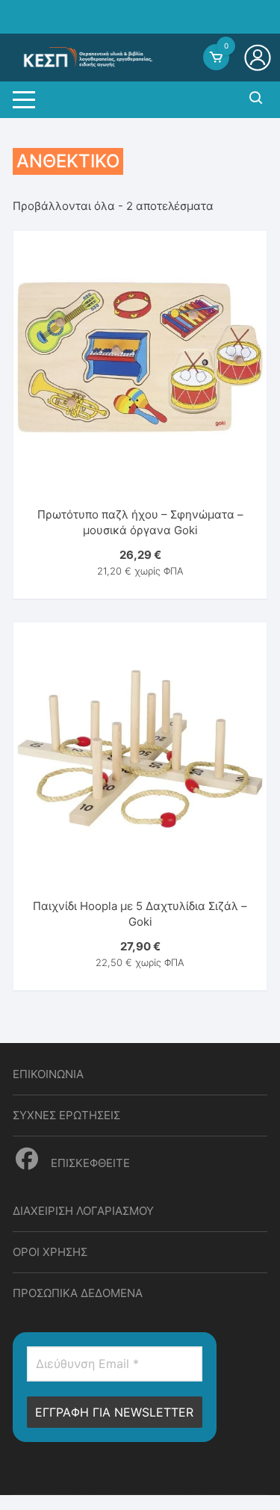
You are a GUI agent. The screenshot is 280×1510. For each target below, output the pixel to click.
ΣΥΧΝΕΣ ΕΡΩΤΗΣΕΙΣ (66, 1115)
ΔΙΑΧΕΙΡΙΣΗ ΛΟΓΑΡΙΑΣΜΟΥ (83, 1211)
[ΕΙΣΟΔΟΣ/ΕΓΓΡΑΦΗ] (259, 57)
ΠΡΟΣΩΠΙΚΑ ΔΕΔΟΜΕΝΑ (78, 1293)
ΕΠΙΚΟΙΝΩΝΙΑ (48, 1074)
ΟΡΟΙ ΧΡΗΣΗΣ (50, 1252)
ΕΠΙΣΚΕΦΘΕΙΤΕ (89, 1163)
